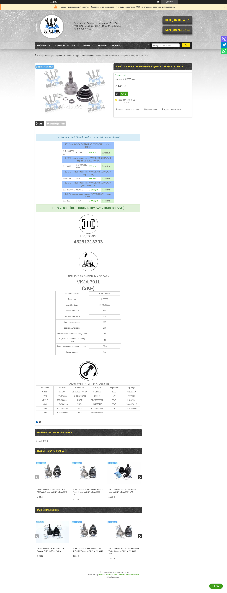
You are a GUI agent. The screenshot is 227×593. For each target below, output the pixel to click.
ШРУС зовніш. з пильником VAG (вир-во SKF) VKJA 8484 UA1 (122, 490)
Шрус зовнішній (87, 55)
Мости (70, 55)
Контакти (88, 45)
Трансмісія (60, 55)
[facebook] (37, 422)
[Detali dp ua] (52, 26)
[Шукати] (186, 45)
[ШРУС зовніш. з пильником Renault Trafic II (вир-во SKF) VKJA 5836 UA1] (88, 472)
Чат (218, 586)
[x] (40, 422)
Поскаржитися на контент (107, 575)
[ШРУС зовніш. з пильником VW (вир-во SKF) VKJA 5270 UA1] (52, 532)
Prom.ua (126, 572)
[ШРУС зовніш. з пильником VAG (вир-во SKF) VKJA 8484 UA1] (124, 472)
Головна (42, 45)
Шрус (76, 55)
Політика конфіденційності (129, 575)
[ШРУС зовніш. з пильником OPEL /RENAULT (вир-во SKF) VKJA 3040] (52, 472)
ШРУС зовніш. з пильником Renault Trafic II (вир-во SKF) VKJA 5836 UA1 (88, 492)
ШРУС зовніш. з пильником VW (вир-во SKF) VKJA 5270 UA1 (50, 550)
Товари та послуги (65, 45)
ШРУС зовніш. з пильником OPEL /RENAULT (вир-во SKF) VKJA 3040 (52, 490)
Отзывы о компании (109, 45)
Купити (124, 94)
